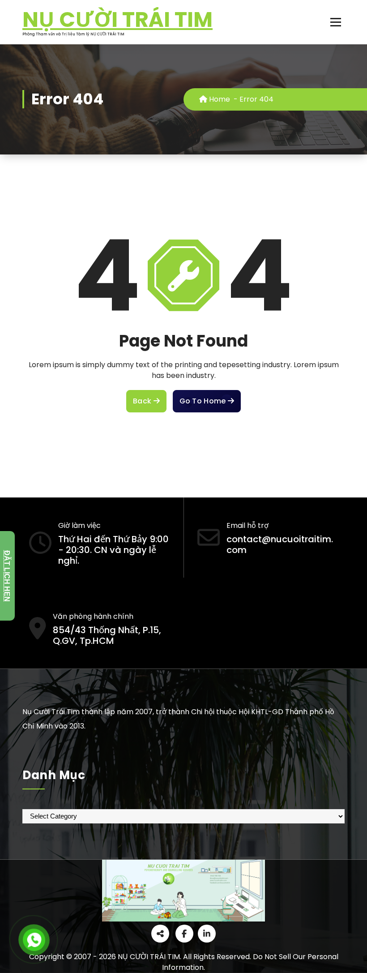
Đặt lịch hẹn (7, 575)
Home (218, 99)
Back (143, 401)
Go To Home (203, 401)
